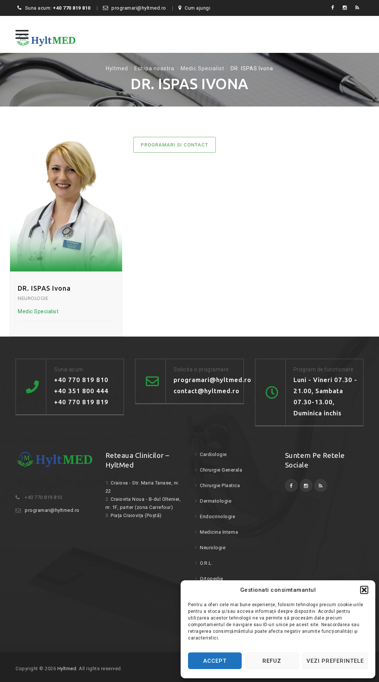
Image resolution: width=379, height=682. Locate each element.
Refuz (271, 661)
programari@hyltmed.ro (138, 8)
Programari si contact (174, 145)
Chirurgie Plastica (220, 485)
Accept (215, 661)
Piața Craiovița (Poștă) (136, 515)
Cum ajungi (197, 8)
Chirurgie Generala (221, 470)
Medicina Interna (219, 532)
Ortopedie (211, 578)
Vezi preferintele (335, 661)
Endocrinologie (217, 516)
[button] (364, 590)
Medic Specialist (38, 311)
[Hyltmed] (46, 34)
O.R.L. (206, 563)
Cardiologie (213, 454)
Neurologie (212, 547)
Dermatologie (215, 501)
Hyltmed (67, 668)
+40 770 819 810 (72, 8)
